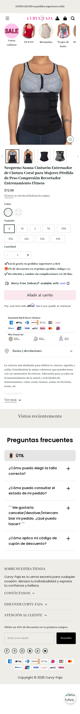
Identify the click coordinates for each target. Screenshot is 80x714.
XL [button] (48, 228)
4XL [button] (26, 239)
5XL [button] (42, 239)
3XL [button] (11, 239)
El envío (9, 195)
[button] (7, 18)
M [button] (22, 228)
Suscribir (66, 638)
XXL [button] (63, 228)
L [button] (35, 228)
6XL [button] (58, 239)
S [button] (9, 228)
